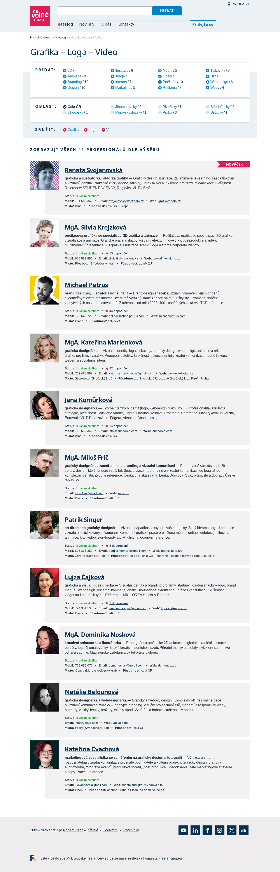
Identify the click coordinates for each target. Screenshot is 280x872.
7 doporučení (118, 603)
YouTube (183, 830)
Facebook (207, 830)
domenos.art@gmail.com (126, 665)
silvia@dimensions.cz (123, 258)
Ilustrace (121, 70)
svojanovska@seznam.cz (126, 201)
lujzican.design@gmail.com (127, 608)
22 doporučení (119, 368)
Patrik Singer (83, 519)
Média (167, 70)
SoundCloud (243, 830)
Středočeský (220, 107)
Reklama (170, 87)
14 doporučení (119, 426)
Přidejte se (203, 24)
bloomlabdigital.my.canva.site (142, 785)
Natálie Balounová (91, 692)
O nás (106, 24)
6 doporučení (118, 545)
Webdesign (219, 82)
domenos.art (167, 665)
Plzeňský (170, 107)
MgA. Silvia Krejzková (95, 227)
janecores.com (162, 431)
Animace (74, 76)
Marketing (123, 87)
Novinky (86, 24)
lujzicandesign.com (174, 608)
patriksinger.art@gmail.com (128, 550)
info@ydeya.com (86, 722)
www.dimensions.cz (166, 258)
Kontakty (125, 24)
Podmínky (131, 830)
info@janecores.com (123, 431)
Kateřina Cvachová (92, 749)
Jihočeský (75, 112)
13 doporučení (119, 253)
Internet (121, 82)
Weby (214, 87)
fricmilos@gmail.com (89, 493)
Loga (92, 130)
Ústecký (216, 112)
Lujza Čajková (84, 577)
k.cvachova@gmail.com (91, 785)
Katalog (65, 24)
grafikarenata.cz (169, 201)
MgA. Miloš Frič (86, 457)
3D (70, 70)
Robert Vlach (73, 830)
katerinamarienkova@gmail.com (131, 373)
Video (111, 130)
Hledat (166, 10)
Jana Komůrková (88, 399)
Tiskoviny (217, 70)
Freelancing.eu (35, 858)
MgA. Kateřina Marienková (103, 342)
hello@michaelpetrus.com (127, 316)
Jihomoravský (126, 107)
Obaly (167, 76)
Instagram (219, 830)
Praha (167, 112)
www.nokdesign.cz (180, 373)
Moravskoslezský (128, 112)
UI (212, 76)
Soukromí (110, 830)
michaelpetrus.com (172, 316)
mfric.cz (123, 493)
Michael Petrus (86, 284)
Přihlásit (240, 4)
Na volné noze (40, 37)
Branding (75, 82)
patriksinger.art (171, 550)
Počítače (169, 82)
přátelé (93, 830)
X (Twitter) (231, 830)
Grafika (73, 130)
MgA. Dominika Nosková (100, 634)
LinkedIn (195, 830)
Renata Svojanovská (93, 170)
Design (73, 87)
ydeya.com (120, 722)
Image (120, 76)
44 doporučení (119, 311)
